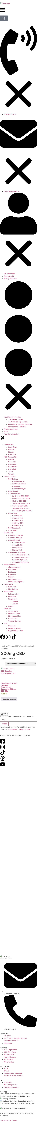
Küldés (4, 724)
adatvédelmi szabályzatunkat (19, 730)
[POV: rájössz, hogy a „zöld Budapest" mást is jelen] (15, 828)
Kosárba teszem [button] (9, 699)
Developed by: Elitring (8, 1120)
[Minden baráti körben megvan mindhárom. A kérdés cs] (9, 827)
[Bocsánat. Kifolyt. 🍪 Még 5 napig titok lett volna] (3, 861)
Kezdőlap (4, 646)
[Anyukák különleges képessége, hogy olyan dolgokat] (34, 807)
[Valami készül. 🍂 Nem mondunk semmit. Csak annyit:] (21, 827)
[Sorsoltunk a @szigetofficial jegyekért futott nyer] (28, 819)
